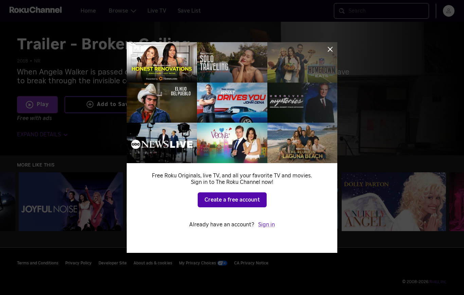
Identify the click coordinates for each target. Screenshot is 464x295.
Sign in (266, 224)
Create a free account (232, 200)
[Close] (330, 49)
